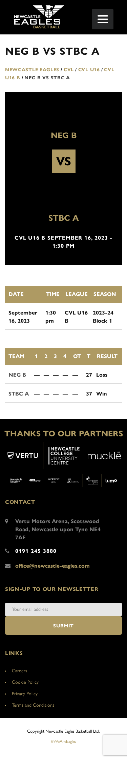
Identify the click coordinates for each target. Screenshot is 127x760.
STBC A (63, 218)
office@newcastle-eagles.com (52, 566)
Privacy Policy (25, 694)
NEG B (64, 135)
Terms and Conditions (33, 705)
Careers (19, 671)
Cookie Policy (25, 682)
